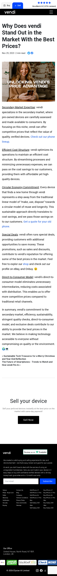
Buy (8, 5)
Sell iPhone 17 (34, 490)
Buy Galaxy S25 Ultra (48, 504)
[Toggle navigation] (50, 12)
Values (5, 490)
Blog (17, 492)
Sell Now (28, 419)
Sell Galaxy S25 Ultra (35, 504)
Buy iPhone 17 (48, 490)
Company (19, 495)
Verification (6, 500)
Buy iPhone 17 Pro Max (49, 499)
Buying (5, 505)
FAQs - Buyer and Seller (8, 494)
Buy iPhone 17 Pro (49, 492)
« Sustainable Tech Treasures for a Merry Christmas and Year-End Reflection (28, 357)
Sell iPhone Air (34, 495)
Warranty (5, 497)
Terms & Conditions (22, 497)
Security (5, 503)
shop (26, 264)
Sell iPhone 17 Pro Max (35, 499)
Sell (19, 5)
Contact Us (19, 490)
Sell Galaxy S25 (35, 508)
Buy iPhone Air (47, 495)
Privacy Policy (20, 500)
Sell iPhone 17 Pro (35, 492)
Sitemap (18, 505)
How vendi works (21, 503)
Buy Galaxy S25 (48, 508)
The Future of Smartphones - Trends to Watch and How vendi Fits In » (27, 363)
